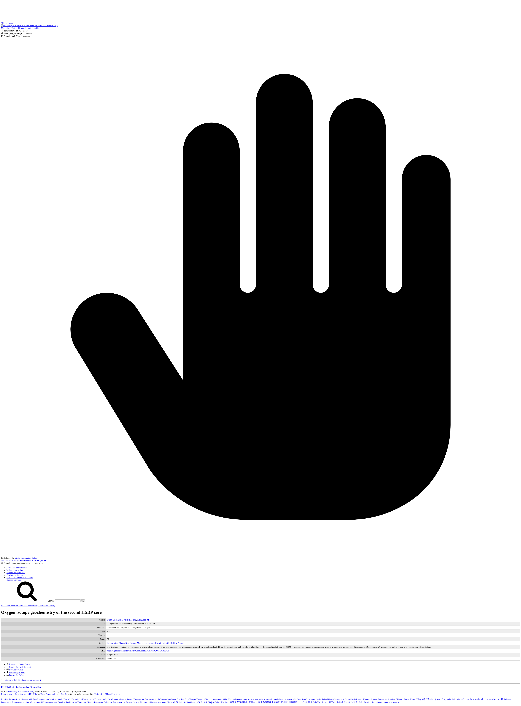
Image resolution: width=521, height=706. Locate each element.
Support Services (14, 580)
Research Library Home (19, 664)
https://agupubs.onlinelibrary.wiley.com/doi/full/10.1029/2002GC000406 (138, 651)
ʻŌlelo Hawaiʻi (88, 699)
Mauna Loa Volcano (146, 643)
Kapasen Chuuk (389, 699)
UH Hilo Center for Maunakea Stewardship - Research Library (28, 606)
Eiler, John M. (143, 620)
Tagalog (80, 702)
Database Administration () (22, 680)
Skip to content (7, 23)
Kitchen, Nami (130, 620)
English (28, 699)
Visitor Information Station (26, 558)
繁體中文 (264, 702)
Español (382, 702)
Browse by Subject (17, 675)
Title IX (64, 694)
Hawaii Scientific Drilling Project (169, 643)
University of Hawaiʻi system (107, 694)
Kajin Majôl (193, 702)
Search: (50, 601)
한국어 (346, 702)
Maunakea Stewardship (17, 568)
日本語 (304, 702)
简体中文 (233, 702)
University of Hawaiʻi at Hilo (20, 692)
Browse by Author (17, 672)
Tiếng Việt (439, 699)
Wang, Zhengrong (115, 620)
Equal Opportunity (48, 694)
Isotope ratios (112, 643)
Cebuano (135, 702)
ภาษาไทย (484, 699)
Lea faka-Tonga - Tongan (271, 699)
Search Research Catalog (20, 667)
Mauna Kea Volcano (127, 643)
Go (82, 601)
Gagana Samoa (149, 699)
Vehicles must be (23, 560)
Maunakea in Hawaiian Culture (20, 577)
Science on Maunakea (16, 572)
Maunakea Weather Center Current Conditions (21, 28)
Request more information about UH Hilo (19, 694)
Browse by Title (16, 670)
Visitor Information (15, 570)
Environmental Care (15, 575)
